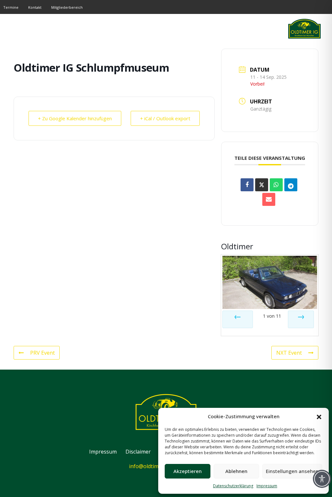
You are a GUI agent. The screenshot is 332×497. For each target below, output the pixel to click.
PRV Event (42, 352)
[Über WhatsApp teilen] (276, 184)
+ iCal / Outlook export (165, 118)
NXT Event (289, 352)
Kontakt (35, 7)
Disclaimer (138, 451)
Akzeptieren (187, 471)
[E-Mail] (268, 199)
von (272, 316)
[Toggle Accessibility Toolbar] (322, 478)
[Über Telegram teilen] (290, 184)
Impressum (266, 486)
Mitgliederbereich (67, 7)
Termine (10, 7)
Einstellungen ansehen (292, 471)
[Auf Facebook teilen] (247, 184)
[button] (319, 416)
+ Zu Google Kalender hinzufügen (75, 118)
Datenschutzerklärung (233, 486)
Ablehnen (236, 471)
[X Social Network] (261, 184)
